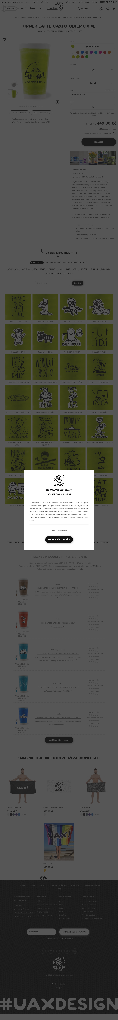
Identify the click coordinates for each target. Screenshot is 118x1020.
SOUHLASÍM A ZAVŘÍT (59, 539)
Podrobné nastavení (59, 530)
